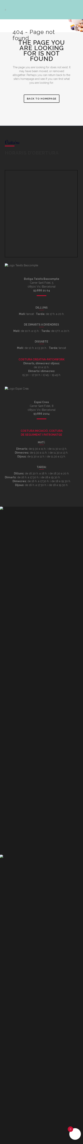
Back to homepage (41, 98)
